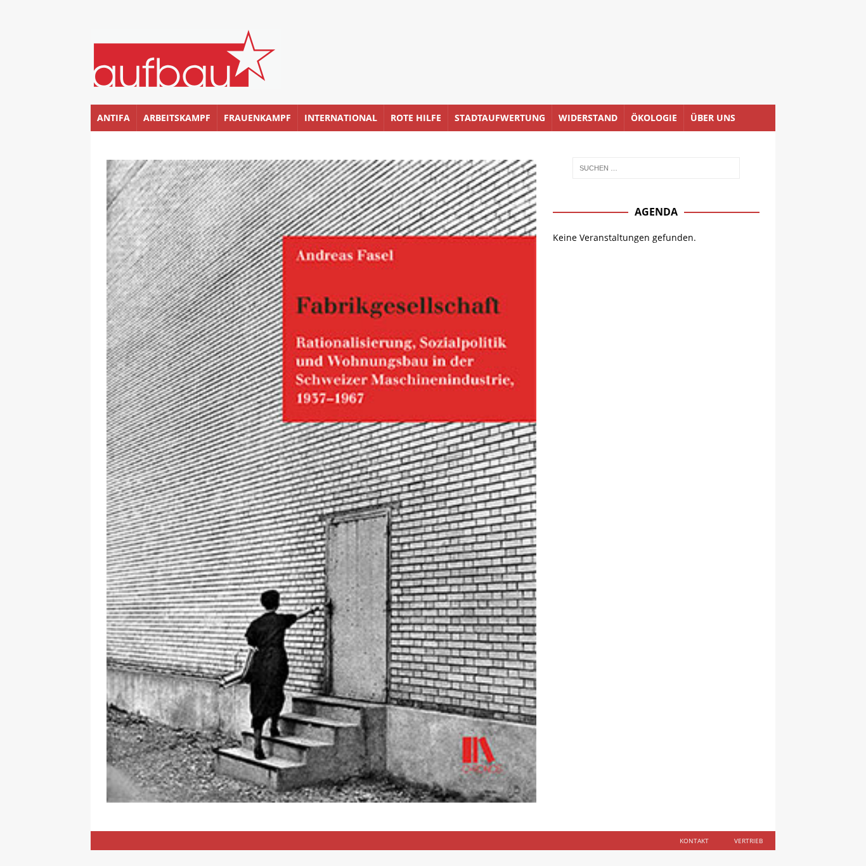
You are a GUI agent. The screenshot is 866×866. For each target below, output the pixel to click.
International (340, 118)
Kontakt (694, 840)
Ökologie (654, 118)
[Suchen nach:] (656, 168)
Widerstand (588, 118)
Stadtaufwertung (500, 118)
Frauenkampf (257, 118)
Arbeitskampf (176, 118)
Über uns (712, 118)
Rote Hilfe (416, 118)
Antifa (113, 118)
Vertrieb (748, 840)
